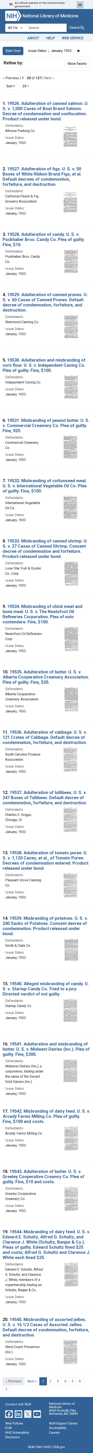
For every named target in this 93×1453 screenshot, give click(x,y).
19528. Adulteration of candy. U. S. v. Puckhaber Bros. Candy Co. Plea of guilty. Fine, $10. (44, 239)
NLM (31, 1447)
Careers (54, 1433)
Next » (49, 78)
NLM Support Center (63, 1423)
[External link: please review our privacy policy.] (9, 1414)
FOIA (8, 1428)
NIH (39, 1447)
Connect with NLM (18, 1404)
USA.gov (59, 1447)
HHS (47, 1447)
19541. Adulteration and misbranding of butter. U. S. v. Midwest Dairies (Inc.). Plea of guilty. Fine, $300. (46, 1049)
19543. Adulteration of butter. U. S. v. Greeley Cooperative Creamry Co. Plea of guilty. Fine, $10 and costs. (43, 1176)
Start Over (13, 51)
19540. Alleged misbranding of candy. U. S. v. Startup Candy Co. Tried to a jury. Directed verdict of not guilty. (46, 989)
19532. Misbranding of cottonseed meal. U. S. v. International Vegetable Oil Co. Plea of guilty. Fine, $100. (45, 486)
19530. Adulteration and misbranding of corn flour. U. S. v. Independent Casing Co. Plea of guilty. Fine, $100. (44, 365)
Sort (9, 86)
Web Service (72, 38)
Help (50, 38)
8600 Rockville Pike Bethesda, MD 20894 (63, 1412)
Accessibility (57, 1428)
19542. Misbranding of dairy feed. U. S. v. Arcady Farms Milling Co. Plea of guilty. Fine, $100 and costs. (46, 1116)
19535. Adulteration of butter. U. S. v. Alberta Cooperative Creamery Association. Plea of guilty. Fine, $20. (46, 677)
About (33, 38)
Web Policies (14, 1423)
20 (27, 86)
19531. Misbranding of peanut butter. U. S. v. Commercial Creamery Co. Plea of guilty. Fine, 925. (46, 425)
